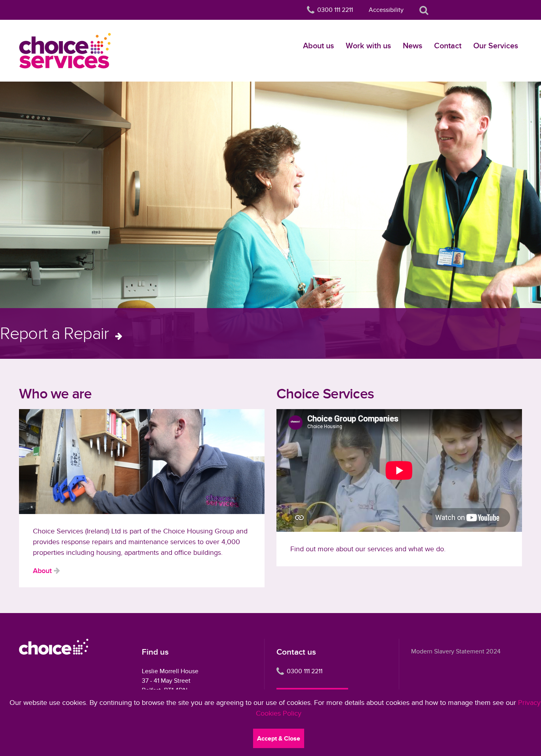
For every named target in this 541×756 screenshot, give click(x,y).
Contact (447, 45)
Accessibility (386, 9)
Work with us (368, 45)
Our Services (495, 45)
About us (318, 45)
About (42, 571)
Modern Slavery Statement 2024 (456, 651)
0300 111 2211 (304, 671)
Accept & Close (278, 738)
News (412, 45)
